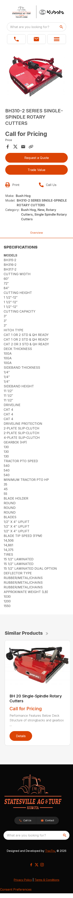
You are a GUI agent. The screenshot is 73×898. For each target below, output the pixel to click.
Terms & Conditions (46, 879)
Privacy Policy (23, 879)
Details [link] (21, 736)
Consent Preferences (16, 889)
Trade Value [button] (36, 170)
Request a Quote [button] (36, 158)
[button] (16, 39)
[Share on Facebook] (7, 146)
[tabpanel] (36, 75)
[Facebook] (31, 864)
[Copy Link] (31, 146)
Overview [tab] (36, 232)
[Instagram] (42, 864)
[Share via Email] (23, 146)
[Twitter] (37, 864)
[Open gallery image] (36, 75)
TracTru (50, 850)
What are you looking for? (29, 27)
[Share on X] (15, 146)
